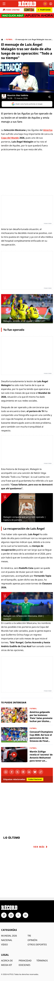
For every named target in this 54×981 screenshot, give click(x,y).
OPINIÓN (32, 940)
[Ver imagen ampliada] (27, 308)
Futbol (9, 39)
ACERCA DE (7, 960)
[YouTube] (25, 915)
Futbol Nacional (35, 779)
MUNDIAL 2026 (9, 935)
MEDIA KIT (6, 964)
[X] (17, 771)
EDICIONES (24, 964)
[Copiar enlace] (40, 771)
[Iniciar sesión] (50, 4)
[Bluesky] (34, 771)
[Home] (2, 39)
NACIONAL (6, 940)
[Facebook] (11, 771)
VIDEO (4, 944)
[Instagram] (11, 915)
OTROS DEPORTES (37, 944)
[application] (27, 77)
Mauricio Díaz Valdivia (17, 95)
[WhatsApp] (5, 771)
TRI (29, 935)
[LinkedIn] (29, 771)
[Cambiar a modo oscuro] (45, 4)
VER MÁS (39, 846)
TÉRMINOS (42, 960)
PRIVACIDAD (25, 960)
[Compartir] (49, 97)
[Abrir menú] (4, 4)
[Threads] (23, 771)
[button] (27, 77)
